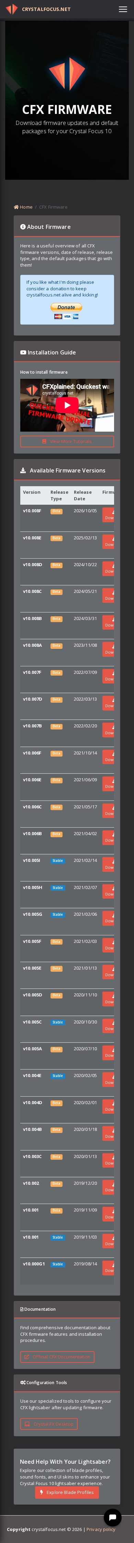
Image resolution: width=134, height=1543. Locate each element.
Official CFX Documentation (61, 1357)
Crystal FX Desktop (53, 1424)
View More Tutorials (70, 441)
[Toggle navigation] (123, 9)
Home (26, 207)
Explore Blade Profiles (70, 1492)
